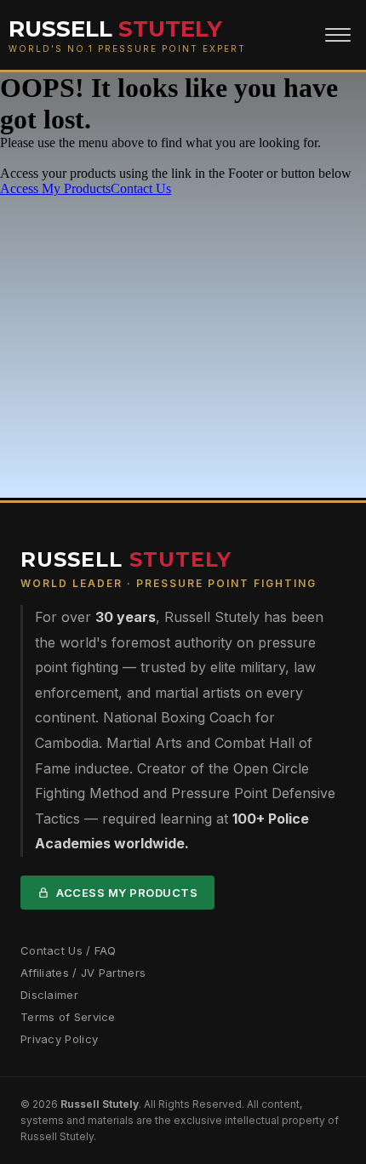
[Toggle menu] (338, 35)
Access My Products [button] (55, 188)
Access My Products (126, 892)
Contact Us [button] (141, 188)
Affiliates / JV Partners (83, 972)
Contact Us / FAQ (68, 950)
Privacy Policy (59, 1039)
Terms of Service (68, 1017)
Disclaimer (49, 994)
